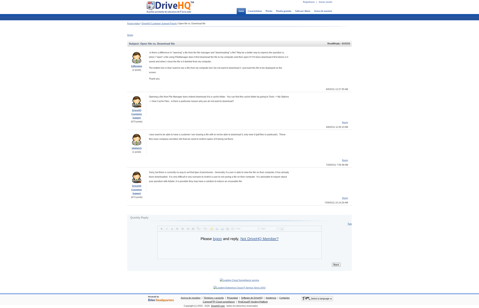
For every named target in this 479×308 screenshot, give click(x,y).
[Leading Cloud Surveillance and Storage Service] (239, 280)
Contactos (284, 298)
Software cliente (302, 11)
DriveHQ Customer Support (136, 114)
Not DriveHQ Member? (259, 239)
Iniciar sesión (325, 2)
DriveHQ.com (218, 306)
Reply (130, 35)
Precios (269, 11)
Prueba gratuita (283, 11)
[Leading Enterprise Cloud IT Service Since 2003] (239, 287)
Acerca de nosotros (323, 11)
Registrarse (309, 2)
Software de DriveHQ (252, 298)
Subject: (134, 43)
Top (349, 223)
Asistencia (271, 298)
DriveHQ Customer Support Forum (159, 23)
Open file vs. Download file (191, 23)
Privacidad (232, 298)
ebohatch (137, 148)
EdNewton (136, 66)
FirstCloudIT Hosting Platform (253, 302)
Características (255, 11)
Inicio (241, 11)
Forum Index (133, 23)
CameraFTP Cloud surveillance (219, 302)
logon (217, 239)
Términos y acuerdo (214, 298)
